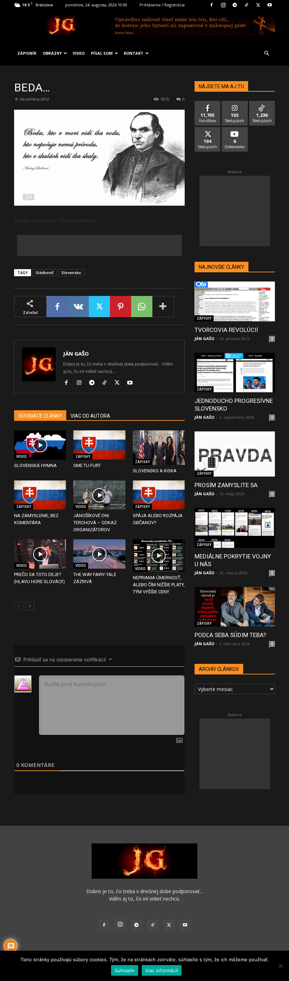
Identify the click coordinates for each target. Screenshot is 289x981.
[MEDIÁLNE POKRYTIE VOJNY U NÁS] (235, 528)
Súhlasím (125, 970)
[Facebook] (211, 5)
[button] (266, 53)
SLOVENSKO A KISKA (155, 470)
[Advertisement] (99, 245)
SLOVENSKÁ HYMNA (35, 465)
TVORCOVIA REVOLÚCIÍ (226, 329)
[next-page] (29, 605)
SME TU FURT (87, 465)
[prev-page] (18, 605)
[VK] (78, 306)
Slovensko (71, 272)
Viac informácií (161, 970)
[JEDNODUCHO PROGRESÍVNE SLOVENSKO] (235, 373)
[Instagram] (223, 5)
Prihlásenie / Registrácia (162, 4)
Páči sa (207, 103)
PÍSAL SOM (102, 53)
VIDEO (79, 53)
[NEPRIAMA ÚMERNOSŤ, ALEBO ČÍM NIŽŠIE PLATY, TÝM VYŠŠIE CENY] (159, 555)
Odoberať (235, 129)
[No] (280, 965)
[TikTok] (246, 5)
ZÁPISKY (82, 456)
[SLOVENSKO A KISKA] (159, 447)
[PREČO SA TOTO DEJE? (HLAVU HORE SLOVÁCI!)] (40, 554)
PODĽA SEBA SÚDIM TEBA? (230, 634)
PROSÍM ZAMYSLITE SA (226, 485)
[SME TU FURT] (99, 445)
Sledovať (235, 103)
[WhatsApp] (141, 306)
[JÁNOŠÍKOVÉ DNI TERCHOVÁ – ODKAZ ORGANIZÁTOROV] (99, 495)
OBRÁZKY (52, 53)
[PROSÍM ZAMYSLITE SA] (235, 454)
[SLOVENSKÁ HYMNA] (40, 445)
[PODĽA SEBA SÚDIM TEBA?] (235, 607)
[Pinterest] (120, 306)
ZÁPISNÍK (26, 53)
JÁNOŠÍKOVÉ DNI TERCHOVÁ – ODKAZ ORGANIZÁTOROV (95, 522)
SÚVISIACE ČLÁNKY (40, 416)
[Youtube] (269, 5)
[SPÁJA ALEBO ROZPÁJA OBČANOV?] (159, 495)
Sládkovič (45, 272)
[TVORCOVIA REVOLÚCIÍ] (235, 301)
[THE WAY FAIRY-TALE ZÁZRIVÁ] (99, 554)
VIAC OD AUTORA (90, 416)
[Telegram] (234, 5)
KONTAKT (133, 53)
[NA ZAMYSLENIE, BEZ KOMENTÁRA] (40, 495)
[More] (163, 306)
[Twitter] (258, 5)
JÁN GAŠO (76, 353)
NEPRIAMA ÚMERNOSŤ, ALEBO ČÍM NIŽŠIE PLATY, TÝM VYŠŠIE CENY (159, 584)
